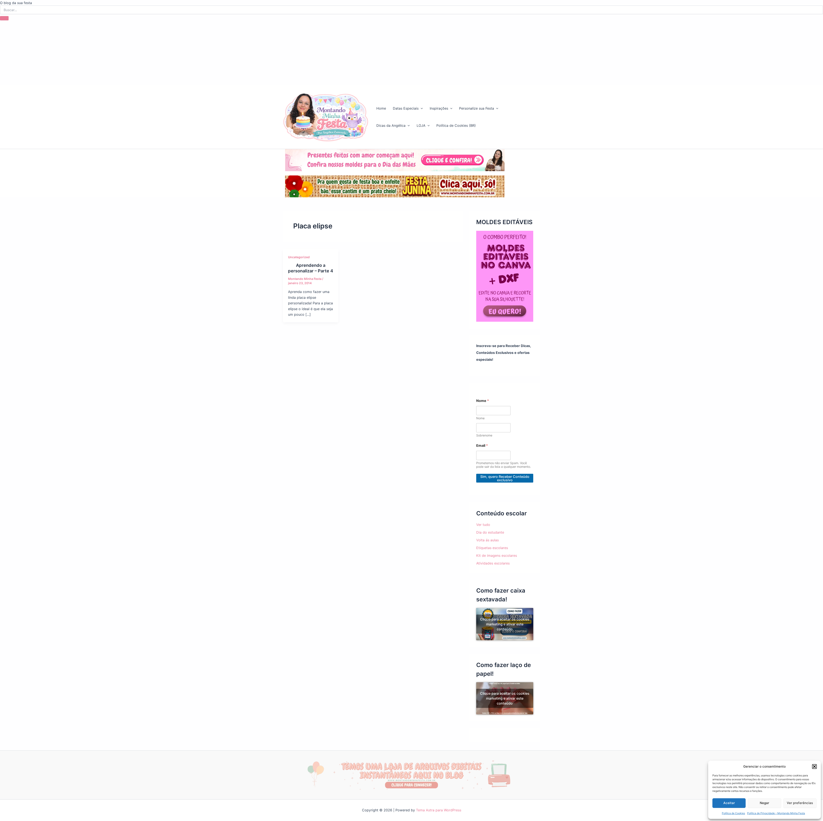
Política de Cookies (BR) (456, 125)
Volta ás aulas (487, 540)
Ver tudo (483, 524)
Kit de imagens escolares (496, 555)
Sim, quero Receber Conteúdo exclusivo (504, 478)
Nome (480, 418)
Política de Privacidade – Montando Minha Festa (776, 813)
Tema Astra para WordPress (438, 810)
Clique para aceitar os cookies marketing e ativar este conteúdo (504, 624)
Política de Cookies (733, 813)
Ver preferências (800, 803)
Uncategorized (299, 257)
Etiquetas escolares (492, 548)
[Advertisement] (411, 53)
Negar (764, 803)
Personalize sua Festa (476, 108)
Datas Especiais (406, 108)
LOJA (421, 125)
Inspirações (439, 108)
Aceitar (729, 803)
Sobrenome (484, 435)
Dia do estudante (490, 532)
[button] (814, 766)
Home (381, 108)
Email (482, 446)
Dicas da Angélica (390, 125)
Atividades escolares (493, 563)
